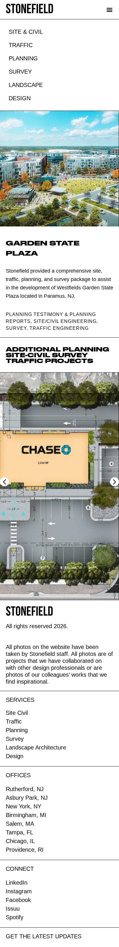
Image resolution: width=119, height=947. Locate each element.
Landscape (26, 85)
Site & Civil (26, 32)
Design (20, 98)
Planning (23, 58)
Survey (20, 71)
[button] (109, 9)
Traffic (21, 45)
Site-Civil (28, 354)
